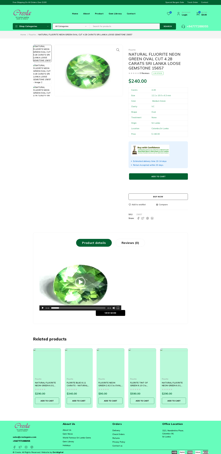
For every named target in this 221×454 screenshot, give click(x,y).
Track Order (192, 2)
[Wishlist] (137, 204)
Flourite (32, 34)
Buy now (158, 197)
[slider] (78, 308)
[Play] (42, 308)
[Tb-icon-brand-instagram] (26, 447)
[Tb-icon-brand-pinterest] (31, 447)
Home (75, 13)
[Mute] (114, 308)
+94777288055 (21, 440)
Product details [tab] (94, 243)
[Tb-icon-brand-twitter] (20, 447)
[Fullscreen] (118, 308)
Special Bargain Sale (174, 2)
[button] (118, 50)
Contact (204, 2)
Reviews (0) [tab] (130, 243)
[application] (80, 282)
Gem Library (115, 13)
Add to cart (158, 176)
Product (99, 13)
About (86, 13)
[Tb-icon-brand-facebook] (14, 447)
